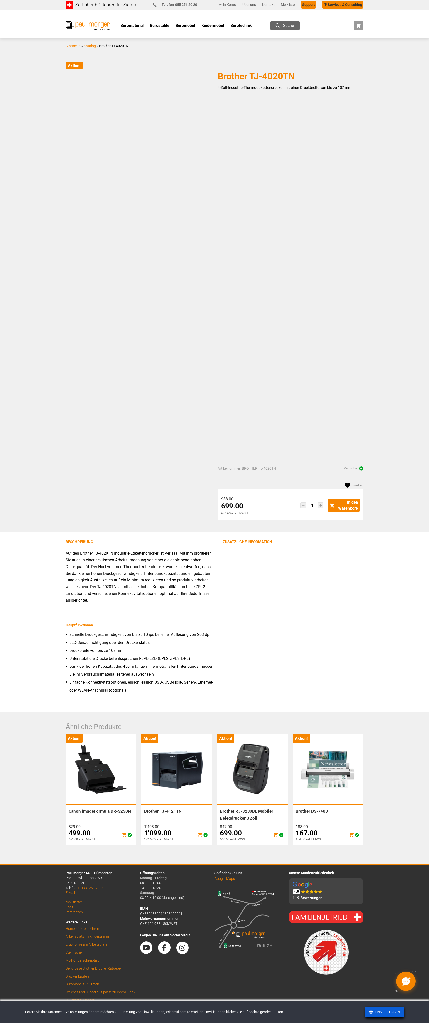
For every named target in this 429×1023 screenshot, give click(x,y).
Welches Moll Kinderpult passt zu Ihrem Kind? (100, 992)
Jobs (69, 907)
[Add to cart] (124, 835)
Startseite (73, 46)
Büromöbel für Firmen (82, 984)
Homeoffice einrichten (82, 929)
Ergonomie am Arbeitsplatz (86, 944)
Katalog (90, 46)
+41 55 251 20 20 (90, 888)
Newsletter (74, 902)
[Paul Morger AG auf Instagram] (185, 952)
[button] (303, 505)
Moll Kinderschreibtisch (83, 960)
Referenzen (74, 912)
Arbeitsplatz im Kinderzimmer (88, 936)
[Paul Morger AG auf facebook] (167, 952)
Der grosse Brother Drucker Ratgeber (94, 968)
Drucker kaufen (77, 976)
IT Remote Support (80, 1000)
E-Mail (70, 893)
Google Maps (224, 879)
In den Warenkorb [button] (348, 505)
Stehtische (74, 952)
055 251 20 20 (179, 5)
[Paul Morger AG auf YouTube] (148, 952)
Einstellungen (387, 1012)
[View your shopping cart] (358, 25)
